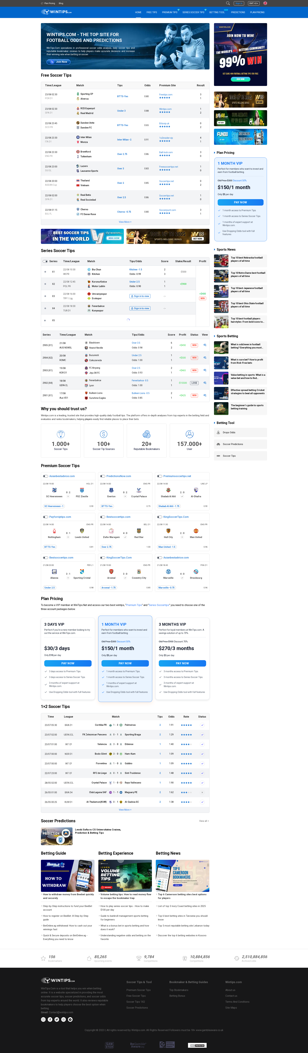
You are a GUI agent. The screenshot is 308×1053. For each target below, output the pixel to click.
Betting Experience (115, 853)
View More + (125, 222)
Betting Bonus (177, 995)
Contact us (231, 995)
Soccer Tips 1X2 (135, 1001)
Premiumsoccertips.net (177, 476)
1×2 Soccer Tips (55, 706)
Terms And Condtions (237, 1001)
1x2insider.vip (166, 138)
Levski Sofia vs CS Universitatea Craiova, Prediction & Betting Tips (98, 831)
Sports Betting (227, 336)
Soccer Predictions (58, 821)
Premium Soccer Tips (60, 465)
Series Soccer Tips (193, 12)
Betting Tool (218, 11)
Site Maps (231, 1007)
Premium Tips (169, 12)
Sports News (226, 249)
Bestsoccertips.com (118, 516)
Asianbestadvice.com (62, 476)
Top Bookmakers (178, 990)
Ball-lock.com (166, 152)
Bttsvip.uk (164, 123)
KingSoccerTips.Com (176, 516)
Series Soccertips (159, 605)
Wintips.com (165, 109)
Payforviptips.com (60, 516)
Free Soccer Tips (56, 75)
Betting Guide (53, 853)
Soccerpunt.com (167, 210)
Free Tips (152, 12)
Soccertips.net (166, 181)
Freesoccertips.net (168, 166)
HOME (138, 12)
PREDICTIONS (238, 12)
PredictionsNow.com (119, 476)
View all (203, 821)
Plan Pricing (257, 12)
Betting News (168, 853)
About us (230, 990)
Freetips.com (165, 94)
